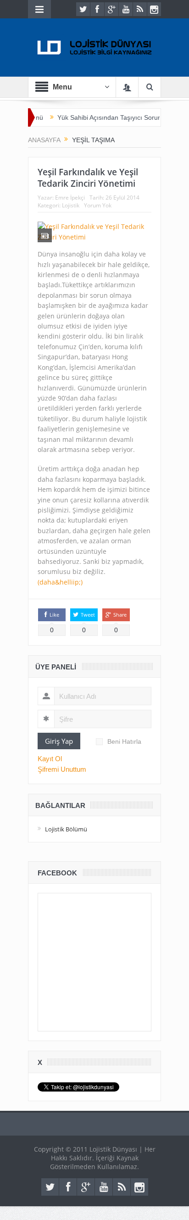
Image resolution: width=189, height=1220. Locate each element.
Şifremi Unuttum (62, 769)
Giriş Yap (59, 741)
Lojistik (70, 205)
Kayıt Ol (50, 759)
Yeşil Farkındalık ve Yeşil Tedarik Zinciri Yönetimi (88, 177)
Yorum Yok (97, 205)
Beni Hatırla (124, 741)
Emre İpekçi (70, 197)
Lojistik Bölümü (66, 829)
